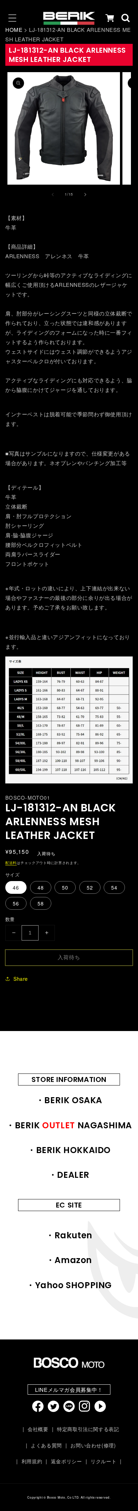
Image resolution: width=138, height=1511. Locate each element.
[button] (12, 18)
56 (16, 903)
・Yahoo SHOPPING (69, 1285)
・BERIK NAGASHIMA (69, 1125)
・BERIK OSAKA (69, 1100)
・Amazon (69, 1260)
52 (90, 887)
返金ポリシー (66, 1461)
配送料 (11, 862)
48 (41, 887)
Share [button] (20, 978)
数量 (10, 919)
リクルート (103, 1461)
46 (16, 887)
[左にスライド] (53, 194)
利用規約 (32, 1461)
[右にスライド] (85, 194)
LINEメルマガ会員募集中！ (69, 1389)
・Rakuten (69, 1235)
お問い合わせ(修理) (93, 1445)
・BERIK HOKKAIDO (69, 1150)
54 (114, 887)
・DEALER (69, 1175)
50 (65, 887)
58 (41, 903)
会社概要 (38, 1428)
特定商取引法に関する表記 (88, 1428)
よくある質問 (46, 1445)
